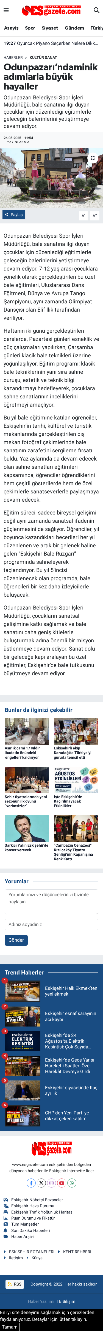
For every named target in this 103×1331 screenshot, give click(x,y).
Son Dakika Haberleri (30, 1230)
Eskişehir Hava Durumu (32, 1205)
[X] (41, 1183)
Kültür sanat (43, 57)
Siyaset (50, 28)
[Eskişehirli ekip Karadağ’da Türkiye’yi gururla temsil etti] (76, 731)
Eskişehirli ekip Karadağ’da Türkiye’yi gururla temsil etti (72, 753)
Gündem (74, 28)
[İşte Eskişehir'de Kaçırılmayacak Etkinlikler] (76, 779)
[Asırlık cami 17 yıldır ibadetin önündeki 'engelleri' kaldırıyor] (27, 731)
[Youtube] (61, 1183)
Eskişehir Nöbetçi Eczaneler (37, 1199)
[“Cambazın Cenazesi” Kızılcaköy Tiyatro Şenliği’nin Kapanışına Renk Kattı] (76, 828)
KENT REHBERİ (77, 1251)
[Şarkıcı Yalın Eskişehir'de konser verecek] (27, 828)
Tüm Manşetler (25, 1224)
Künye (37, 1257)
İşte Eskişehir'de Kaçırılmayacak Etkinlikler (68, 801)
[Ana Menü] (6, 10)
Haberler (13, 57)
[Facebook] (31, 1183)
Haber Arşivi (22, 1236)
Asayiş (11, 28)
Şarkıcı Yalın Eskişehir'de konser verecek (26, 847)
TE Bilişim (66, 1301)
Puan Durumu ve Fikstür (33, 1218)
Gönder (16, 940)
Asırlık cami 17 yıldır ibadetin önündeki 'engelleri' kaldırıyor (22, 753)
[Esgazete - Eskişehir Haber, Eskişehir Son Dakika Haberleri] (51, 10)
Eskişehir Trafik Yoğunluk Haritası (42, 1212)
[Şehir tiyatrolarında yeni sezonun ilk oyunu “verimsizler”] (27, 779)
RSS (17, 1284)
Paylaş (17, 214)
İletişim (16, 1257)
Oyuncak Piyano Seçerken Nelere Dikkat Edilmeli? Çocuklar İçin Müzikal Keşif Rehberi (52, 43)
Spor (30, 28)
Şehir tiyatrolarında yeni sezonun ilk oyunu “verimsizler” (26, 801)
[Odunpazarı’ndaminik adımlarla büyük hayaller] (51, 178)
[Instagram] (51, 1183)
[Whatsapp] (71, 1183)
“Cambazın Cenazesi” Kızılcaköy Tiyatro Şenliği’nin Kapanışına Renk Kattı (73, 852)
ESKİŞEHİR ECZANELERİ (31, 1251)
